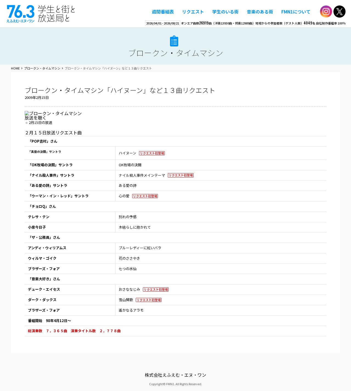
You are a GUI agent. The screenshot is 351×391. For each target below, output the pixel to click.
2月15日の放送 (40, 122)
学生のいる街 (225, 11)
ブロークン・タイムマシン (175, 52)
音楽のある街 (260, 11)
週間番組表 (163, 11)
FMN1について (295, 11)
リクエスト (193, 11)
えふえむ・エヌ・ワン (40, 14)
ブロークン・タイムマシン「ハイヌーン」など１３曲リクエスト (120, 90)
